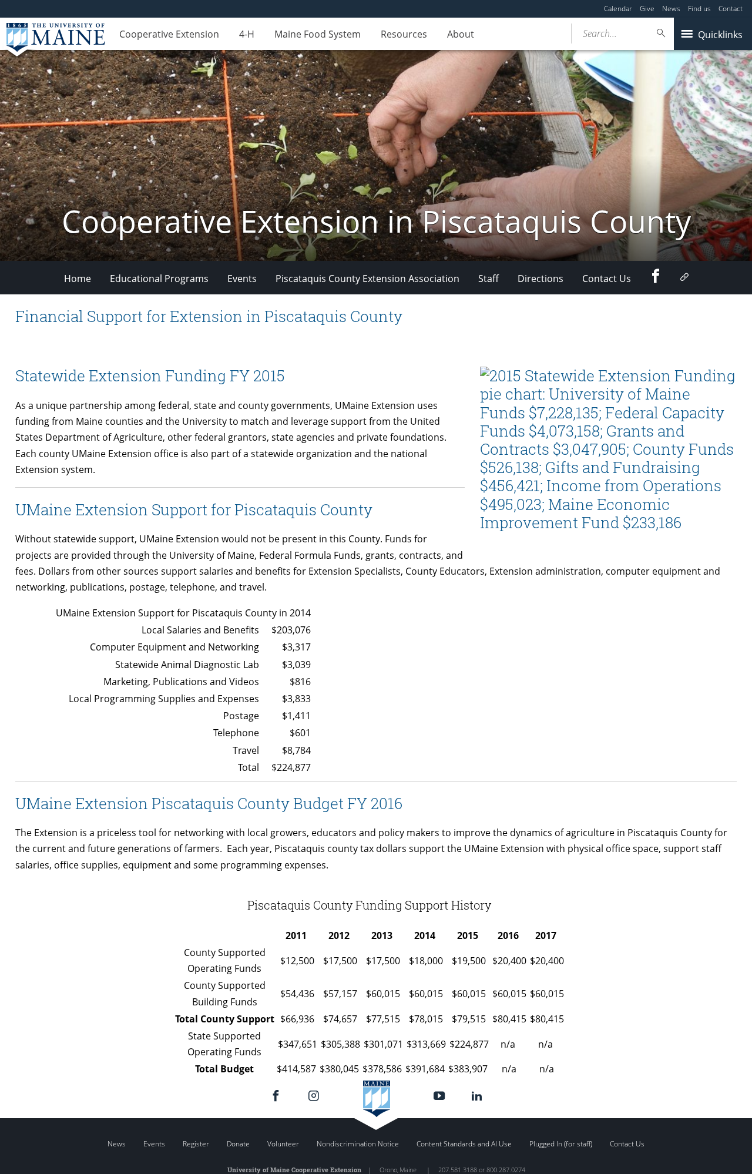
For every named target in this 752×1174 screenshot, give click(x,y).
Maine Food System (317, 34)
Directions (540, 278)
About (460, 34)
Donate (238, 1144)
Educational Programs (159, 278)
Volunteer (283, 1144)
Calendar (618, 9)
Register (196, 1144)
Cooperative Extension (169, 34)
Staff (488, 278)
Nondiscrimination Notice (358, 1144)
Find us (699, 9)
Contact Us (606, 278)
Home (77, 278)
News (671, 9)
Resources (404, 34)
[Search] (661, 33)
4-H (246, 34)
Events (242, 278)
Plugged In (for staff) (560, 1144)
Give (647, 9)
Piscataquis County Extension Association (367, 278)
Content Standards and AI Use (464, 1144)
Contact (731, 9)
